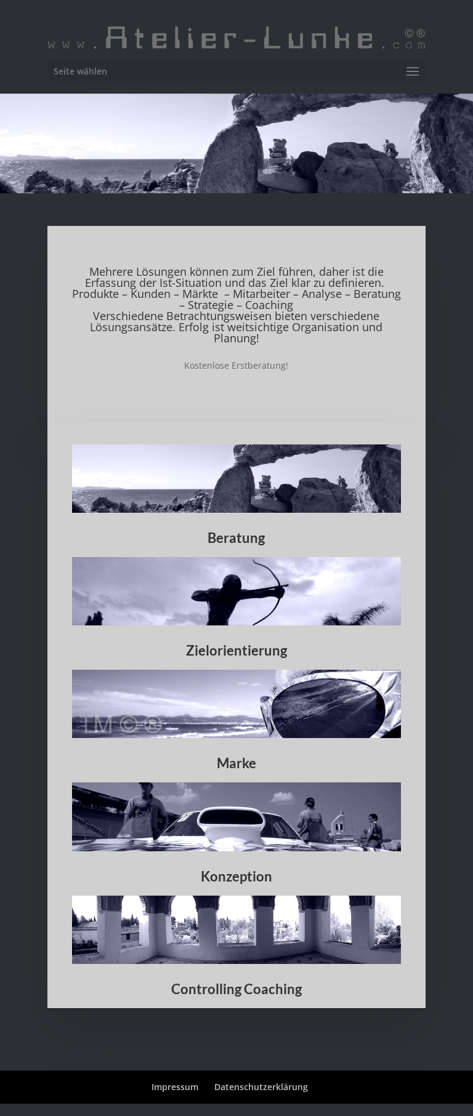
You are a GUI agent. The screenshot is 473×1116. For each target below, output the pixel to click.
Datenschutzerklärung (261, 1087)
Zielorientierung (236, 650)
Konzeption (236, 876)
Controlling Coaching (236, 989)
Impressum (175, 1087)
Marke (236, 763)
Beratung (236, 537)
